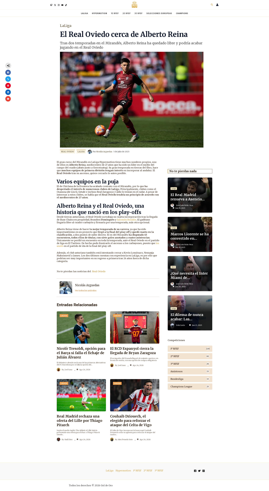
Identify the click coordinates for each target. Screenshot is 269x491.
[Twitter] (55, 5)
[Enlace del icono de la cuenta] (217, 5)
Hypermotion (123, 470)
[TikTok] (66, 5)
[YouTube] (62, 5)
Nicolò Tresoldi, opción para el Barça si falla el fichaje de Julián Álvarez (81, 352)
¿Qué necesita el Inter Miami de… (189, 275)
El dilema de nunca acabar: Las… (187, 317)
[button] (212, 5)
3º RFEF (159, 470)
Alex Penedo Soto (125, 439)
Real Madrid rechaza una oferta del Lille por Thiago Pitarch (79, 420)
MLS (173, 267)
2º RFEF (148, 470)
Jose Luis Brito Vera (184, 205)
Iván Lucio (180, 325)
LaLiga (65, 26)
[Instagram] (59, 5)
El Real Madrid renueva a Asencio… (188, 197)
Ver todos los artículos (85, 290)
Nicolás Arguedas (87, 285)
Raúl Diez (68, 439)
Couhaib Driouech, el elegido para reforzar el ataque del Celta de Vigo (131, 420)
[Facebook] (195, 471)
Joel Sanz (68, 370)
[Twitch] (51, 5)
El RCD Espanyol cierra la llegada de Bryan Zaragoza (133, 350)
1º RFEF (137, 470)
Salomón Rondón (126, 219)
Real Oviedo (67, 151)
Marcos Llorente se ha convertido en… (190, 236)
